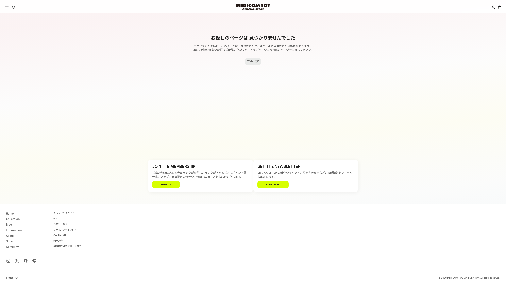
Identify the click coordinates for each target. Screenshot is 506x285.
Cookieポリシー (62, 235)
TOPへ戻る (253, 61)
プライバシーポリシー (65, 230)
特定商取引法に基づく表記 (67, 246)
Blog (9, 224)
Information (14, 230)
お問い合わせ (60, 224)
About (10, 235)
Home (10, 213)
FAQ (55, 219)
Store (9, 241)
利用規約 (58, 241)
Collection (13, 219)
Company (12, 246)
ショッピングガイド (63, 213)
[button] (7, 7)
